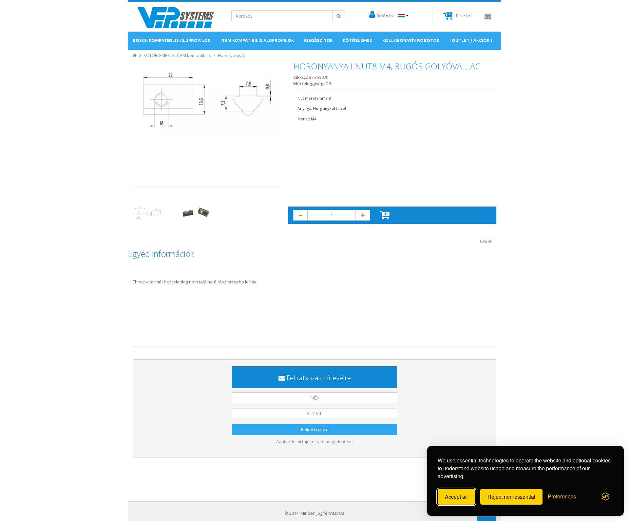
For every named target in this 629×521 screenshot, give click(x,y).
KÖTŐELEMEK (357, 40)
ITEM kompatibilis (194, 55)
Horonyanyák (231, 55)
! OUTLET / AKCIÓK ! (470, 40)
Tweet (485, 241)
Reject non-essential (511, 496)
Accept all (456, 496)
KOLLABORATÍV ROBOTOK (411, 40)
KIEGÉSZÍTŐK (318, 40)
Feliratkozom (315, 429)
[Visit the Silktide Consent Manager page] (605, 497)
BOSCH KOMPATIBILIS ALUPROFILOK (172, 40)
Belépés (384, 16)
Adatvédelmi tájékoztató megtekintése (314, 441)
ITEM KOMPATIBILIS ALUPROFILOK (257, 40)
